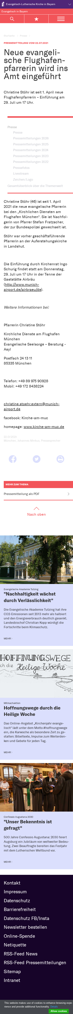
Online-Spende (19, 936)
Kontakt (12, 883)
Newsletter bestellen (25, 927)
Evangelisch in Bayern (14, 11)
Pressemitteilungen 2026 (31, 138)
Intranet (12, 980)
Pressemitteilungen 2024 (30, 150)
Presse (23, 35)
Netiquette (15, 945)
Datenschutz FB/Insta (26, 918)
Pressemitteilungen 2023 (31, 156)
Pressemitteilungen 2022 (30, 162)
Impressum (15, 891)
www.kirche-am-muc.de (44, 426)
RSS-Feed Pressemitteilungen (35, 962)
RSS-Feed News (20, 954)
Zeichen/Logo (23, 179)
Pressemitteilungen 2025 (31, 144)
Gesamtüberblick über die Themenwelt (35, 186)
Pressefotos (21, 168)
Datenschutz (17, 900)
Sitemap (12, 971)
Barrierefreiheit (20, 909)
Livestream (21, 173)
